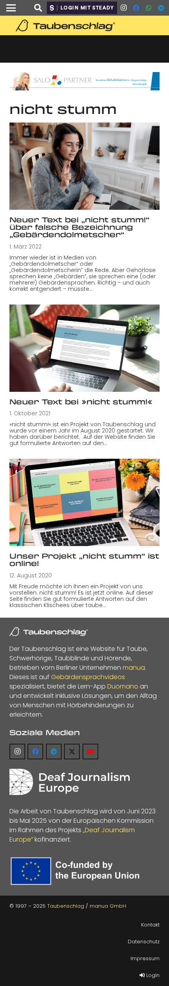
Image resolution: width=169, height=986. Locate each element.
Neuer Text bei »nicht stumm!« (80, 402)
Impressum (145, 958)
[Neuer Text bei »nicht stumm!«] (84, 348)
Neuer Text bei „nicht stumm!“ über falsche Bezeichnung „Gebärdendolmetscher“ (79, 227)
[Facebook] (136, 8)
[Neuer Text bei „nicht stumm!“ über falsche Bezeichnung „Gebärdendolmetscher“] (84, 166)
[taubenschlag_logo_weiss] (48, 631)
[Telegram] (161, 8)
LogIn (152, 975)
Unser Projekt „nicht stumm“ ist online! (84, 559)
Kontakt (150, 924)
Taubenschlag (65, 906)
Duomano (122, 686)
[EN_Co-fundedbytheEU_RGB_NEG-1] (77, 871)
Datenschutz (144, 941)
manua (134, 667)
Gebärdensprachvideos (88, 676)
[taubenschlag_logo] (84, 25)
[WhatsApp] (148, 8)
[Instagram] (123, 8)
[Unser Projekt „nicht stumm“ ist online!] (84, 502)
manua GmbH (108, 906)
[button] (11, 8)
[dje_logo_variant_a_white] (69, 782)
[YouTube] (90, 751)
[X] (72, 751)
